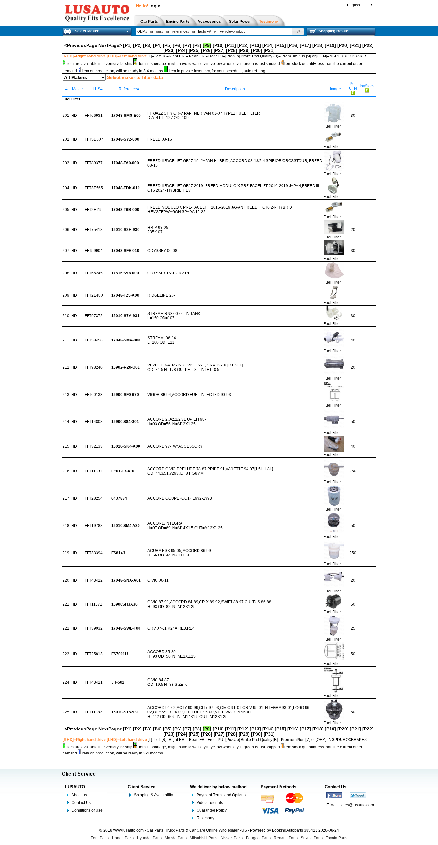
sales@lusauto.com (357, 805)
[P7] (187, 45)
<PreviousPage (80, 45)
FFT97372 (94, 316)
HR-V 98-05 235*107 (157, 229)
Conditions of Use (87, 810)
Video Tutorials (210, 802)
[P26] (206, 50)
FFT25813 (94, 654)
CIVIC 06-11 (158, 580)
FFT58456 (94, 340)
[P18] (318, 45)
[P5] (167, 45)
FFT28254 (94, 498)
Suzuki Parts (312, 838)
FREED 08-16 (159, 139)
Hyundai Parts (149, 838)
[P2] (137, 45)
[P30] (256, 50)
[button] (298, 31)
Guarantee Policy (212, 810)
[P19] (330, 45)
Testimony (205, 818)
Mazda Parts (176, 838)
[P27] (219, 50)
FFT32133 (94, 446)
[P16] (293, 45)
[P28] (231, 50)
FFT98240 (94, 367)
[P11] (230, 45)
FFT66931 (94, 115)
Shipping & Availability (153, 795)
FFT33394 (94, 553)
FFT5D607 (94, 139)
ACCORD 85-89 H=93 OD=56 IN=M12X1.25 (171, 654)
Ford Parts (100, 838)
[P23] (169, 50)
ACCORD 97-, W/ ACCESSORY (175, 446)
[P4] (157, 45)
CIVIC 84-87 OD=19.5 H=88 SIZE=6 (167, 682)
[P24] (181, 50)
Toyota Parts (336, 838)
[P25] (194, 50)
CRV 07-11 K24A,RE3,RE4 (171, 628)
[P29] (244, 50)
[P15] (280, 45)
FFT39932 (94, 628)
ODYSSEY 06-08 (162, 250)
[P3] (147, 45)
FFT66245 (94, 273)
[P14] (268, 45)
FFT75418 (94, 230)
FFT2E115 (94, 209)
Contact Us (81, 802)
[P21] (355, 45)
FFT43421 (94, 682)
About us (79, 795)
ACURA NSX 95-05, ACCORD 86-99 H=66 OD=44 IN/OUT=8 (179, 552)
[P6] (177, 45)
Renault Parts (286, 838)
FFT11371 (93, 604)
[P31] (269, 50)
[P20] (343, 45)
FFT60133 (94, 394)
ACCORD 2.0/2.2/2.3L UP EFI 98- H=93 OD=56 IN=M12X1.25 (176, 421)
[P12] (242, 45)
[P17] (305, 45)
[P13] (255, 45)
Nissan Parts (232, 838)
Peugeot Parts (258, 838)
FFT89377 (94, 163)
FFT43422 (94, 580)
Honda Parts (123, 838)
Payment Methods (278, 786)
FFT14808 (94, 421)
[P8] (197, 45)
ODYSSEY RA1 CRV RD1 (170, 273)
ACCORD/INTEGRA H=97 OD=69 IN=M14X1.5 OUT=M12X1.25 (185, 525)
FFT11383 (93, 712)
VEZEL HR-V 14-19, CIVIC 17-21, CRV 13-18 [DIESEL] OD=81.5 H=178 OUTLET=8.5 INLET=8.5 (195, 367)
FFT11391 (93, 471)
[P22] (368, 45)
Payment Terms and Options (221, 795)
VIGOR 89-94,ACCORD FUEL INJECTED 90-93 (189, 394)
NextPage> (110, 45)
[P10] (218, 45)
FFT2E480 (94, 295)
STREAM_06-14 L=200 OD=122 (161, 340)
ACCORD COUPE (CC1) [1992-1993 (179, 498)
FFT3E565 (94, 188)
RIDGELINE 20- (161, 295)
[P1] (127, 45)
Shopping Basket (334, 31)
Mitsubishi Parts (203, 838)
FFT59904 (94, 250)
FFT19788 (94, 525)
